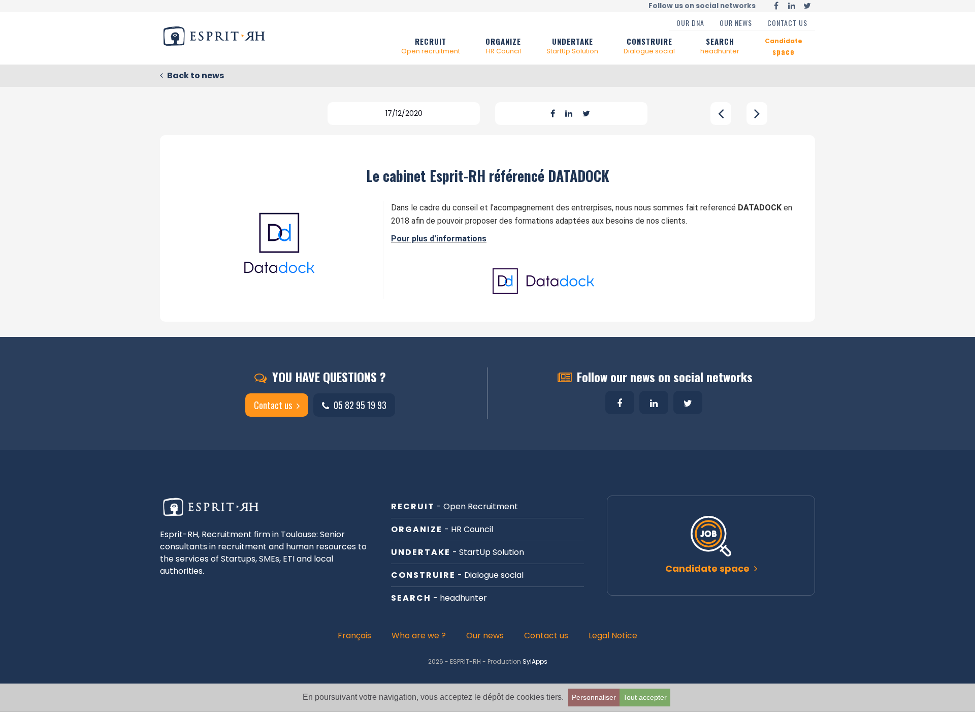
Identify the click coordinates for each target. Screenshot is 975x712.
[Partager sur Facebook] (553, 113)
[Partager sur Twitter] (586, 113)
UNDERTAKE (572, 45)
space (783, 47)
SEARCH (719, 45)
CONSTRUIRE (649, 45)
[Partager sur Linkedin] (569, 113)
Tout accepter (645, 697)
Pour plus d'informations (438, 238)
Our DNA (690, 22)
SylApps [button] (535, 661)
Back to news (195, 75)
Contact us (787, 22)
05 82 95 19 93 (359, 405)
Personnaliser (594, 697)
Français (354, 635)
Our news (736, 22)
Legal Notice (613, 635)
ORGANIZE (503, 45)
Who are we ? (419, 635)
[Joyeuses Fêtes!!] (756, 113)
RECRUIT (430, 45)
